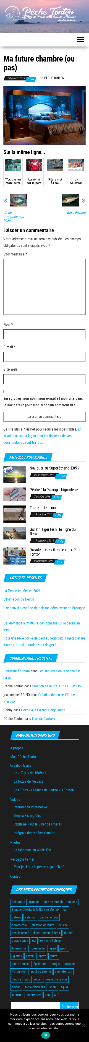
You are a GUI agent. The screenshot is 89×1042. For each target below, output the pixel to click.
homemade (37, 948)
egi (34, 941)
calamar (30, 917)
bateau (16, 917)
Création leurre (20, 765)
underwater (33, 995)
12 (59, 475)
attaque (34, 902)
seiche (16, 987)
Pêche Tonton (54, 78)
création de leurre (42, 925)
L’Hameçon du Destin (18, 599)
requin (38, 979)
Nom (8, 324)
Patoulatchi (19, 972)
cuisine (63, 925)
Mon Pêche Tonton (23, 757)
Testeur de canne (43, 507)
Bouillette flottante (16, 671)
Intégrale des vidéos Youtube (34, 833)
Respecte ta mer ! (23, 859)
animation (18, 902)
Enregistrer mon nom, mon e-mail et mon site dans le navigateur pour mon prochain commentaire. (43, 401)
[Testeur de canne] (14, 513)
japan (52, 948)
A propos (16, 748)
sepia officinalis (35, 987)
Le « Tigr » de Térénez (30, 773)
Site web (10, 369)
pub (27, 979)
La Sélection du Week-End (32, 850)
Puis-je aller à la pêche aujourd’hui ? (39, 867)
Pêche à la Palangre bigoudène (54, 489)
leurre (53, 956)
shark (53, 987)
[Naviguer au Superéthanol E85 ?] (14, 474)
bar (65, 910)
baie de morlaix (53, 902)
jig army (17, 956)
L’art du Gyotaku (43, 719)
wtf (56, 995)
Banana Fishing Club (28, 815)
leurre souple (20, 964)
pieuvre (16, 979)
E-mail (9, 347)
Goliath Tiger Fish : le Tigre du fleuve (53, 531)
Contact (15, 876)
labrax (42, 956)
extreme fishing (50, 941)
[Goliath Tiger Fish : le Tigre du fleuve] (14, 533)
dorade (68, 933)
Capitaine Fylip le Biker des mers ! (38, 824)
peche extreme (41, 972)
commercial (19, 925)
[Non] (83, 1025)
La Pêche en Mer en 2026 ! (22, 591)
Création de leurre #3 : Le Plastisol (56, 686)
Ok (46, 1035)
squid (64, 987)
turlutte (17, 995)
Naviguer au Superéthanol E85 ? (54, 468)
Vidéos (15, 799)
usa (47, 995)
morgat (55, 964)
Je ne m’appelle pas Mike (13, 217)
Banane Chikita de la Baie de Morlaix (35, 910)
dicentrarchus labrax (46, 933)
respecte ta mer (56, 979)
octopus (70, 964)
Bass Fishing (76, 213)
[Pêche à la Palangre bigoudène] (14, 494)
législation (40, 964)
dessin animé (20, 933)
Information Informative (30, 807)
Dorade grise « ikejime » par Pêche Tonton (57, 552)
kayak (30, 956)
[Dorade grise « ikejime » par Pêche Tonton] (14, 556)
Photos (15, 842)
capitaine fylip (49, 917)
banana (72, 902)
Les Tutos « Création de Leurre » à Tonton (44, 790)
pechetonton (63, 972)
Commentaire (15, 254)
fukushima (19, 948)
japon (63, 948)
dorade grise (20, 941)
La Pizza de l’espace (29, 781)
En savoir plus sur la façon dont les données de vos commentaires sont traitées (42, 436)
